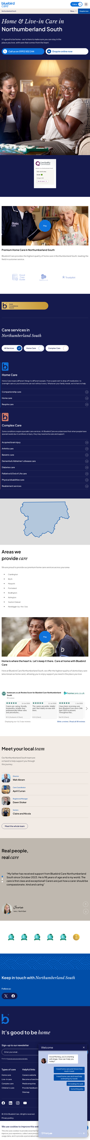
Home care (6, 1075)
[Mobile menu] (86, 4)
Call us (74, 4)
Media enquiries (29, 1083)
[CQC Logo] (43, 165)
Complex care (8, 1083)
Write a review (62, 722)
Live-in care (7, 1079)
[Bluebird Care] (8, 6)
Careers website (29, 1075)
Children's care (8, 1088)
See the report (41, 181)
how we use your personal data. (17, 1059)
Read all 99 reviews (77, 722)
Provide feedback (30, 1088)
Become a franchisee (31, 1079)
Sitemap (25, 1092)
